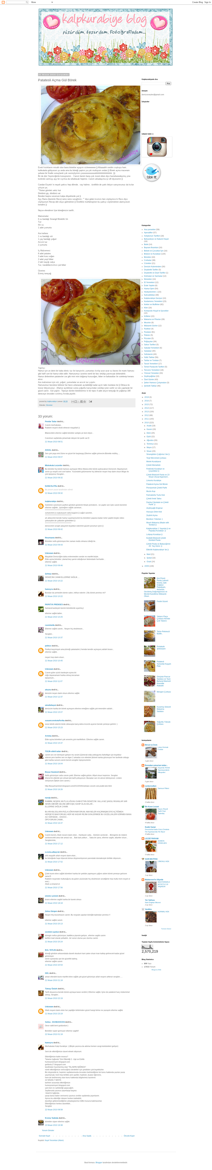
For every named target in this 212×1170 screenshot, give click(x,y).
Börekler (49, 405)
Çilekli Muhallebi (153, 465)
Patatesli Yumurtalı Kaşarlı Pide (164, 664)
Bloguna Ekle (156, 970)
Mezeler (147, 323)
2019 (146, 397)
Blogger (99, 1162)
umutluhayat (50, 705)
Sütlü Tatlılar (149, 357)
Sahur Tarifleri (150, 345)
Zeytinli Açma (152, 515)
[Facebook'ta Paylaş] (81, 401)
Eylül (149, 436)
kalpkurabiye (50, 501)
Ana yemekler (150, 229)
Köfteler (147, 316)
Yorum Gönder (48, 1130)
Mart (149, 554)
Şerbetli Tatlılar (150, 386)
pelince (48, 646)
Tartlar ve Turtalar (151, 360)
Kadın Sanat (150, 827)
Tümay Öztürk (51, 989)
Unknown (49, 553)
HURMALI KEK (163, 912)
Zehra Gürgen (51, 911)
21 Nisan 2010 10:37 (54, 637)
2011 (146, 419)
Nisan (149, 451)
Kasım (149, 429)
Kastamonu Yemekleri (153, 301)
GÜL (47, 973)
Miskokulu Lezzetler (54, 465)
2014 (146, 408)
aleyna (48, 690)
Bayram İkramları (151, 247)
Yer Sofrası (150, 900)
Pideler (147, 335)
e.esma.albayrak (52, 852)
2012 (146, 415)
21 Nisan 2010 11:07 (54, 681)
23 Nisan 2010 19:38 (54, 1125)
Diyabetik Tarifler (151, 270)
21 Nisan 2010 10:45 (54, 661)
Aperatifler (148, 233)
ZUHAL (48, 450)
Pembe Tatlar (51, 421)
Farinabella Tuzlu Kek (155, 495)
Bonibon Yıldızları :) (154, 519)
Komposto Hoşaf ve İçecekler (156, 311)
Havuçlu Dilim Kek (154, 512)
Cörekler (147, 263)
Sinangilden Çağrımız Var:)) (158, 454)
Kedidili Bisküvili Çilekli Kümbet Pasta (156, 539)
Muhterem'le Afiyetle (154, 880)
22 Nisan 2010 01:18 (54, 1034)
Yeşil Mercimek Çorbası (156, 458)
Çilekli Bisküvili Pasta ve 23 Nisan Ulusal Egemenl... (157, 476)
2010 (146, 423)
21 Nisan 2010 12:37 (54, 697)
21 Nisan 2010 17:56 (54, 887)
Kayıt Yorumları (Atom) (54, 1140)
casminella (50, 625)
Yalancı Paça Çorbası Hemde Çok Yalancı (163, 618)
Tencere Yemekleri (152, 370)
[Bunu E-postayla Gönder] (72, 401)
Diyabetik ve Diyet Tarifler (154, 273)
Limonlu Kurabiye (153, 480)
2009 (146, 566)
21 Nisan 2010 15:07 (54, 712)
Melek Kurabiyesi (153, 461)
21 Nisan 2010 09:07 (54, 457)
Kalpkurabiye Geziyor (153, 298)
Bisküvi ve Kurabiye (152, 254)
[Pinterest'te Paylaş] (84, 401)
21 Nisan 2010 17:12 (54, 844)
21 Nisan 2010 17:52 (54, 862)
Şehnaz (48, 574)
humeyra (49, 589)
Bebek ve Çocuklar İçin (153, 251)
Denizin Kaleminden (152, 267)
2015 (146, 404)
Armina (48, 736)
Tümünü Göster (166, 929)
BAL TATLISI (50, 950)
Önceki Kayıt (129, 1136)
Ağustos (150, 440)
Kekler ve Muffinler (152, 304)
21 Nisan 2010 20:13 (54, 924)
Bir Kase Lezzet (152, 807)
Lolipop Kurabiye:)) (154, 534)
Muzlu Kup (150, 491)
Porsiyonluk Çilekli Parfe (156, 488)
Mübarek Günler (151, 326)
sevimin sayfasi (52, 932)
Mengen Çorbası (164, 692)
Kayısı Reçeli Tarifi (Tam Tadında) (163, 811)
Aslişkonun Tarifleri (152, 236)
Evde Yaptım (149, 285)
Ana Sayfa (87, 1136)
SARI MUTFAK (151, 859)
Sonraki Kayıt (44, 1136)
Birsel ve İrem (151, 745)
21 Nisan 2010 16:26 (54, 789)
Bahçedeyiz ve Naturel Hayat (156, 239)
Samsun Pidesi (163, 788)
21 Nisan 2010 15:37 (54, 743)
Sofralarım (148, 354)
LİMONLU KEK (163, 861)
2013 (146, 412)
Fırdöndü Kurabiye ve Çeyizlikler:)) (155, 470)
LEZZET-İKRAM (151, 838)
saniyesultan (150, 786)
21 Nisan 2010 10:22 (54, 581)
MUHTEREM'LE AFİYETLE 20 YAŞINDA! (164, 884)
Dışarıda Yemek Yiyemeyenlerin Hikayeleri (164, 770)
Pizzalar (147, 338)
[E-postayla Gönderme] (90, 401)
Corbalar (147, 260)
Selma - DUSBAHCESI (55, 1022)
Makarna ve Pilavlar (152, 319)
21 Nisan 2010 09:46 (54, 565)
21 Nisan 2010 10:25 (54, 617)
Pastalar (147, 332)
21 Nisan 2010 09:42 (54, 529)
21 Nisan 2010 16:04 (54, 764)
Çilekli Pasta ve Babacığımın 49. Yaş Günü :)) (158, 545)
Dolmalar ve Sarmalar (153, 276)
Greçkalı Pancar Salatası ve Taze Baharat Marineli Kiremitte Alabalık (164, 681)
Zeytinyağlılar (149, 376)
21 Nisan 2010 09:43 (54, 545)
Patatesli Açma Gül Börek (157, 484)
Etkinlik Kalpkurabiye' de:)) (157, 550)
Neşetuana (50, 538)
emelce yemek (51, 896)
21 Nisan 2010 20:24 (54, 942)
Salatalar (148, 351)
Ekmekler (148, 279)
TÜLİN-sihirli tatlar (53, 751)
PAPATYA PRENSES (54, 604)
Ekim (149, 433)
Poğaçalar (148, 341)
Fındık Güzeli (162, 601)
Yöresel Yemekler (151, 373)
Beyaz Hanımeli (52, 772)
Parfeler (147, 329)
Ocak (149, 561)
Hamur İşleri (149, 289)
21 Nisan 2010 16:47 (54, 823)
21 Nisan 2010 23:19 (54, 1014)
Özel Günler (149, 379)
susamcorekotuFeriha (55, 720)
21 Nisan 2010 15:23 (54, 727)
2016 (146, 401)
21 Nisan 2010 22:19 (54, 998)
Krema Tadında (51, 1118)
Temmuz (150, 444)
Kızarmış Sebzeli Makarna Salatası (164, 709)
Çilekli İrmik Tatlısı (153, 499)
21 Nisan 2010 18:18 (54, 903)
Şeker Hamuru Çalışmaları (155, 383)
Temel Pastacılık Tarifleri (154, 367)
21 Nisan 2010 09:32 (54, 478)
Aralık (149, 426)
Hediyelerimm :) (150, 292)
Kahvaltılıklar (149, 295)
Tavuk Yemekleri (151, 364)
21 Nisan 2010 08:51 (54, 442)
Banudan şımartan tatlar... (156, 765)
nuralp (48, 798)
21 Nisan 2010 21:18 (54, 980)
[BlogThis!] (75, 401)
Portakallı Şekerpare (161, 647)
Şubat (149, 558)
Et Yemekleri (149, 282)
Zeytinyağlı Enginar (154, 508)
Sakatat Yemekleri (151, 348)
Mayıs (149, 447)
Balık (146, 244)
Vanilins (148, 909)
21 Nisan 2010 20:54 (54, 965)
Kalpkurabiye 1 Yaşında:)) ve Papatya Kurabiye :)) (158, 529)
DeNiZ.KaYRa (51, 486)
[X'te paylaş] (78, 401)
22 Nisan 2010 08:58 (54, 1110)
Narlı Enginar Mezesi (153, 902)
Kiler (146, 308)
